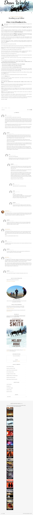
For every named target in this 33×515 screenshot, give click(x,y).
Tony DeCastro (7, 229)
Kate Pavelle (7, 257)
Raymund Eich (7, 210)
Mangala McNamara (9, 375)
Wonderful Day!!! (15, 375)
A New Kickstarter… (9, 384)
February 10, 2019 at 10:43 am (10, 133)
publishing (21, 16)
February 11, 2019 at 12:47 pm (16, 203)
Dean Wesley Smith (16, 5)
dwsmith (3, 109)
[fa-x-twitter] (1, 513)
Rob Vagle (8, 373)
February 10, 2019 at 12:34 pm (12, 155)
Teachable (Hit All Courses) (10, 308)
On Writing (16, 16)
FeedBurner (18, 361)
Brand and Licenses (12, 377)
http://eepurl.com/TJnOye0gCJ (11, 281)
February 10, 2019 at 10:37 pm (8, 241)
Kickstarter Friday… (11, 366)
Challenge (12, 16)
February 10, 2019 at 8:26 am (8, 211)
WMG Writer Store (9, 311)
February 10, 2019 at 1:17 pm (16, 184)
